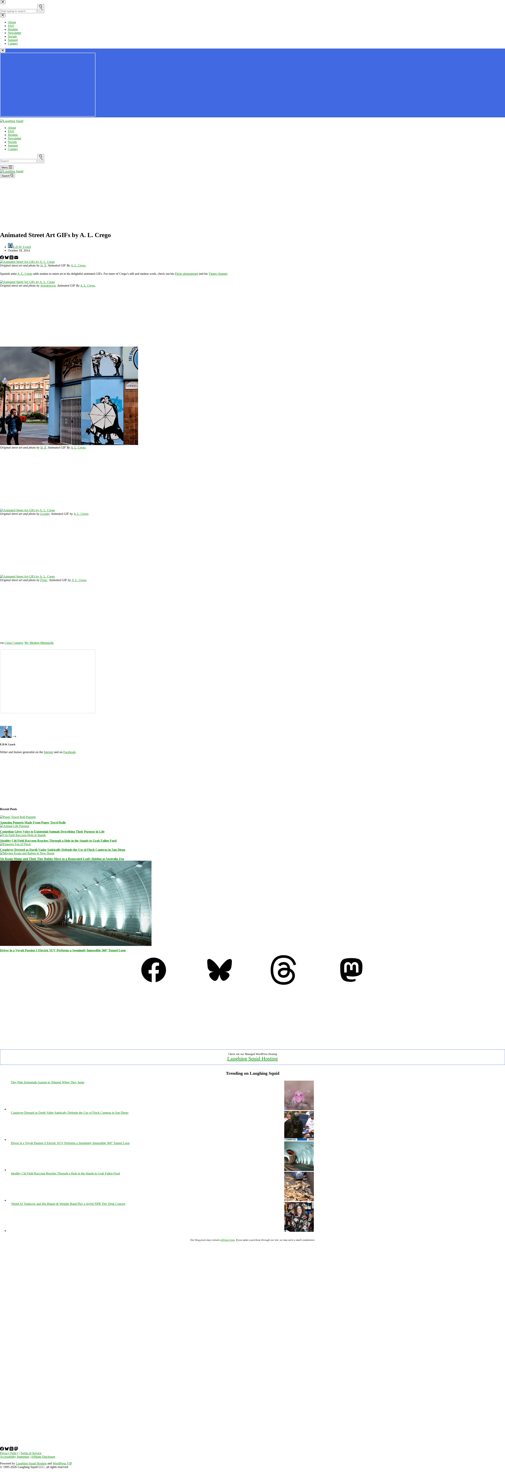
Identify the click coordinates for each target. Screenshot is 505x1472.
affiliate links (227, 1239)
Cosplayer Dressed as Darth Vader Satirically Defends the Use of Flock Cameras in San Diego (62, 849)
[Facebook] (2, 258)
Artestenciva (48, 285)
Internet (48, 752)
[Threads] (11, 258)
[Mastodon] (351, 983)
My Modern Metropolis (39, 642)
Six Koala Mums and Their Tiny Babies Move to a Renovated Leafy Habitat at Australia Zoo (62, 858)
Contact (13, 149)
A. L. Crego (78, 265)
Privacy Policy (9, 1453)
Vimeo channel (218, 273)
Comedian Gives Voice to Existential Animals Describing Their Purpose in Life (52, 831)
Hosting (13, 135)
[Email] (16, 258)
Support (13, 145)
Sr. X (43, 265)
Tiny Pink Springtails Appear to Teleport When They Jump (47, 1082)
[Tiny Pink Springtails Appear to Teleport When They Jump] (299, 1109)
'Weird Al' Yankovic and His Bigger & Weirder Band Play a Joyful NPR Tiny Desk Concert (68, 1203)
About (12, 127)
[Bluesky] (7, 258)
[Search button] (40, 158)
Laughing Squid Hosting (252, 1058)
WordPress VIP (62, 1463)
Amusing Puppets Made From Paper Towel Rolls (33, 822)
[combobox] (18, 161)
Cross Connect (14, 642)
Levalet (44, 513)
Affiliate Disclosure (43, 1456)
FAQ (11, 131)
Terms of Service (30, 1453)
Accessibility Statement (14, 1456)
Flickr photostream (186, 273)
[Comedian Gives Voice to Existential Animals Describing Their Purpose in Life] (14, 826)
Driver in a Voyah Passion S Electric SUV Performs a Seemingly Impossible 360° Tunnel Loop (63, 950)
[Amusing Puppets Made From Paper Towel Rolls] (18, 817)
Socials (12, 142)
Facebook (69, 752)
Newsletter (14, 138)
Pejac (43, 580)
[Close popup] (3, 51)
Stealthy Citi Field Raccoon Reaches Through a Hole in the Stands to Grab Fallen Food (58, 840)
